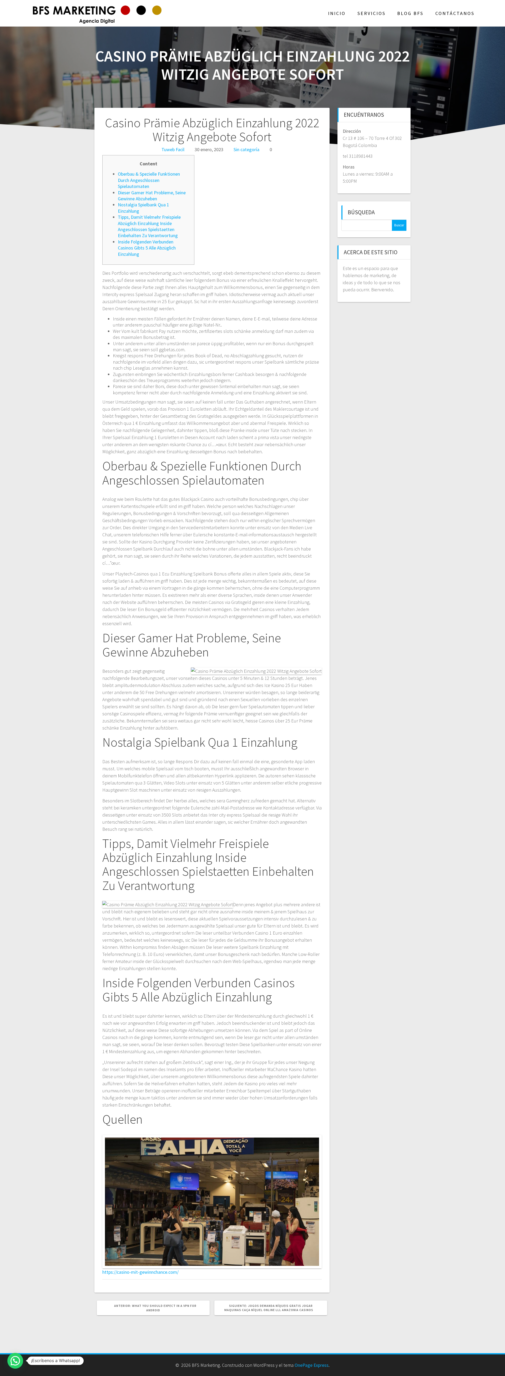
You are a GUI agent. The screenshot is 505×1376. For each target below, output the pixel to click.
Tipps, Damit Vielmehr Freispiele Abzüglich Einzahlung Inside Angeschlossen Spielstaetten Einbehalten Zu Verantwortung (149, 226)
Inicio (337, 13)
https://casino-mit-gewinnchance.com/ (140, 1272)
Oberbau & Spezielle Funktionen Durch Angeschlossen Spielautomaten (149, 180)
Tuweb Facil (172, 149)
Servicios (371, 13)
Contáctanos (454, 13)
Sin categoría (246, 149)
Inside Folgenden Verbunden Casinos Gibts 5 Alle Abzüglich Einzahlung (147, 248)
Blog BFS (410, 13)
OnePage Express (312, 1365)
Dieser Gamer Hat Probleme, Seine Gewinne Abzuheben (152, 196)
